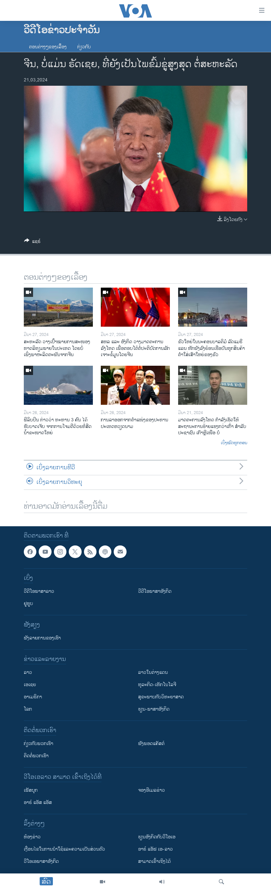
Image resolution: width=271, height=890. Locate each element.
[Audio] (162, 881)
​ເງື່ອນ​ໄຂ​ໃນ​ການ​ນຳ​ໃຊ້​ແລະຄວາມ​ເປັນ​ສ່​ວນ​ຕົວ (64, 849)
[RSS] (90, 551)
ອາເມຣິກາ (33, 696)
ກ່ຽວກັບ (84, 47)
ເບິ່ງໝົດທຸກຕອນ (234, 443)
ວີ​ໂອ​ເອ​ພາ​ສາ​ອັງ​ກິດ (41, 861)
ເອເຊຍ (30, 684)
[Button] (32, 242)
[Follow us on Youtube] (45, 551)
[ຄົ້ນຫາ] (221, 881)
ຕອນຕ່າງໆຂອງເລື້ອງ (48, 47)
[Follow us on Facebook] (30, 551)
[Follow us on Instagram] (60, 551)
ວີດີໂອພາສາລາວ (39, 591)
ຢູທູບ (28, 603)
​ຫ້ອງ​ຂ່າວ (32, 836)
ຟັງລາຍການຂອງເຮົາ (42, 637)
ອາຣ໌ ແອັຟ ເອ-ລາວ (155, 849)
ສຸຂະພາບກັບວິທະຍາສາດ (161, 696)
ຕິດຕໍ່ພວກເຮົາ (36, 755)
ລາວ (28, 672)
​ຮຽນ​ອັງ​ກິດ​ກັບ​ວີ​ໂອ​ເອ (156, 836)
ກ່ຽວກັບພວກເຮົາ (38, 743)
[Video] (102, 881)
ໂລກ (28, 709)
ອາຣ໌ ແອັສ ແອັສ (38, 802)
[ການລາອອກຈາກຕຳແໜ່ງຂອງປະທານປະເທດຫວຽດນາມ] (135, 385)
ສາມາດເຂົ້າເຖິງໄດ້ (154, 861)
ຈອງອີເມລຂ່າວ (151, 790)
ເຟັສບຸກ (31, 790)
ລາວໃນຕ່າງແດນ (153, 672)
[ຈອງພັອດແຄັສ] (120, 551)
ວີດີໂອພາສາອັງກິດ (155, 591)
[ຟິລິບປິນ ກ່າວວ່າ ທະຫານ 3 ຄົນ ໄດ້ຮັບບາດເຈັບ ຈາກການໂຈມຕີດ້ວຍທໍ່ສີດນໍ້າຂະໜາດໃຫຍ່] (58, 385)
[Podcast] (105, 551)
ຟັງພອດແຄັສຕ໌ (151, 743)
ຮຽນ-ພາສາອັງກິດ (154, 709)
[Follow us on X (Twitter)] (75, 551)
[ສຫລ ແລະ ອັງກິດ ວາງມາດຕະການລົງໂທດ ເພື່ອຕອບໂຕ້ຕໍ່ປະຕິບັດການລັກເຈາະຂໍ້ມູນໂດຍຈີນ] (135, 307)
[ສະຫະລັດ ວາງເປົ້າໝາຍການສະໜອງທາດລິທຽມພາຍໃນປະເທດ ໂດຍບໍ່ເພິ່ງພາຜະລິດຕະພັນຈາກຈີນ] (58, 307)
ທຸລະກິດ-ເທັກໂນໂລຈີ (157, 684)
